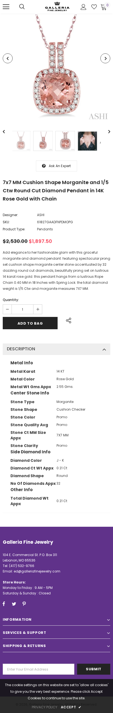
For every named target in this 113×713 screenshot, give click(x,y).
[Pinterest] (24, 604)
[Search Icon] (22, 7)
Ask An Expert (60, 166)
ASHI (40, 215)
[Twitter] (14, 604)
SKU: (6, 222)
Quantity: (11, 299)
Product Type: (14, 229)
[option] (56, 68)
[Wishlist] (94, 7)
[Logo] (57, 6)
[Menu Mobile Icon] (6, 7)
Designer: (10, 215)
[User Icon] (83, 7)
